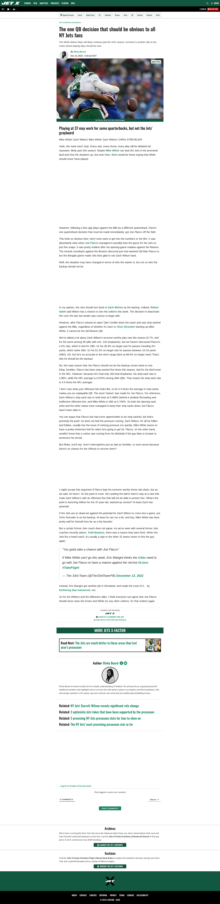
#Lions (143, 562)
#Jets (142, 557)
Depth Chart (90, 15)
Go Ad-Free (213, 9)
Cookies (130, 895)
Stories (27, 3)
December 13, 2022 (129, 575)
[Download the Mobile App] (3, 9)
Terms (122, 895)
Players (65, 3)
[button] (215, 3)
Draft (158, 15)
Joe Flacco (91, 243)
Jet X (61, 22)
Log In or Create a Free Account (75, 786)
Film (35, 3)
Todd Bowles (95, 532)
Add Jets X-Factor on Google (111, 620)
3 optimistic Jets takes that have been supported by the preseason (112, 711)
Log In (203, 9)
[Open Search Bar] (207, 3)
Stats (125, 15)
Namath (149, 15)
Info (73, 3)
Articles (68, 22)
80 (132, 15)
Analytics (44, 3)
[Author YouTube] (125, 663)
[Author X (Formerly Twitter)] (121, 663)
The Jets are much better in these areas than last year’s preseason (99, 645)
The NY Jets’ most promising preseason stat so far (102, 724)
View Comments (110, 808)
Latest (80, 15)
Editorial (103, 895)
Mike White (112, 150)
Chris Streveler (126, 326)
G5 (100, 15)
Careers (93, 895)
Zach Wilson (115, 307)
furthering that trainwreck (74, 590)
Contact (83, 895)
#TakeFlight (70, 567)
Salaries (140, 15)
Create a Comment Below (111, 617)
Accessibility (142, 895)
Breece (117, 15)
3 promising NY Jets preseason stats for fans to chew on (106, 718)
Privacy (113, 895)
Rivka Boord (80, 52)
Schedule (108, 15)
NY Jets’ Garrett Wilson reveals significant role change (105, 705)
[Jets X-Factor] (11, 3)
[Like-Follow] (14, 9)
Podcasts (55, 3)
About (74, 895)
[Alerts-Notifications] (9, 9)
